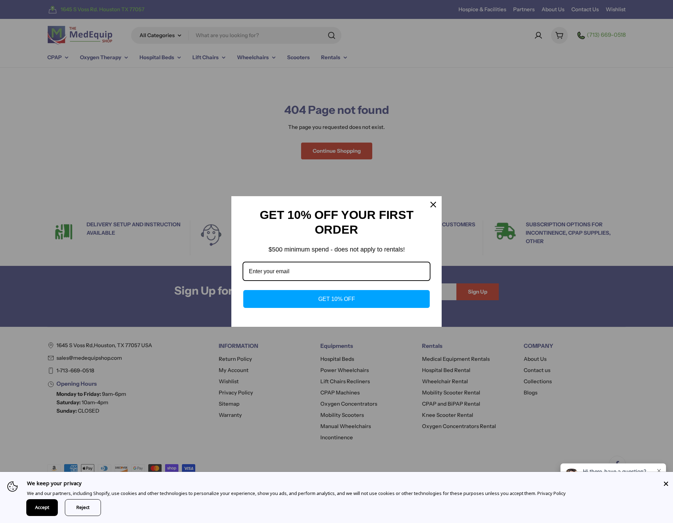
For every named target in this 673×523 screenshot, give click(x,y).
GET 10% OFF (336, 299)
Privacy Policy (551, 493)
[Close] (665, 483)
